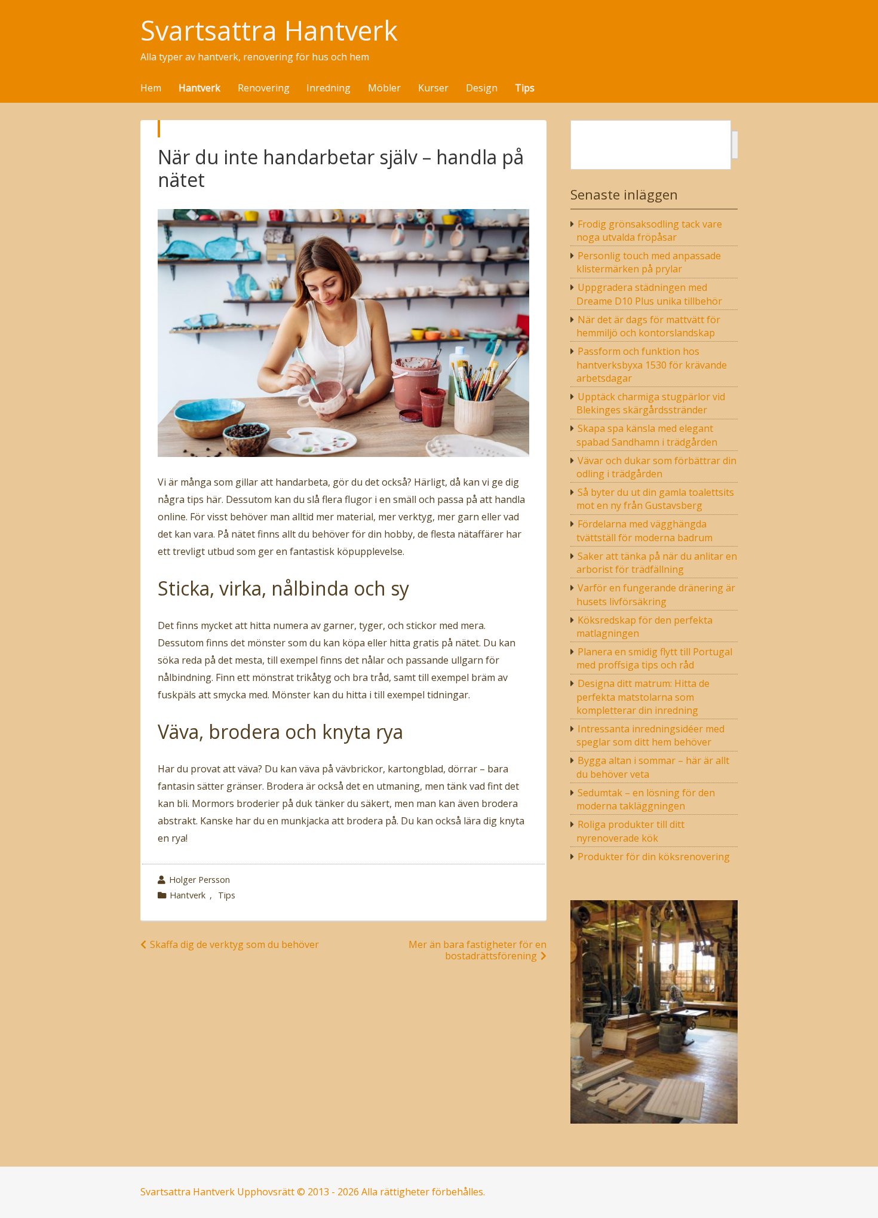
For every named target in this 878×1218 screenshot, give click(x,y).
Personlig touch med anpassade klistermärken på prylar (649, 262)
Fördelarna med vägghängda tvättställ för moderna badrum (644, 530)
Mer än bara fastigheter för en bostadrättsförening (478, 950)
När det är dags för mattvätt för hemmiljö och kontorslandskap (648, 326)
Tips (525, 88)
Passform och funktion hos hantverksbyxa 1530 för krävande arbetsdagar (651, 365)
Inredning (328, 88)
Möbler (384, 88)
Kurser (433, 88)
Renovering (264, 88)
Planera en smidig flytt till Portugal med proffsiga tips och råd (654, 658)
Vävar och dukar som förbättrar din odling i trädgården (656, 467)
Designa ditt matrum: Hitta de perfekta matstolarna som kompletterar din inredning (643, 697)
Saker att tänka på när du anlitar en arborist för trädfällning (657, 563)
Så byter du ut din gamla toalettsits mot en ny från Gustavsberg (655, 499)
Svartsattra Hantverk (269, 30)
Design (482, 88)
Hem (150, 88)
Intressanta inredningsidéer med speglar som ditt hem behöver (650, 735)
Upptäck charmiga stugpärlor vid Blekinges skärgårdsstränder (651, 403)
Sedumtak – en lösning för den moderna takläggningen (646, 799)
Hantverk (199, 88)
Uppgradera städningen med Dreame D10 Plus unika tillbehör (649, 294)
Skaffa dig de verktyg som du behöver (234, 944)
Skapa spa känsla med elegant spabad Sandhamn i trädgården (646, 435)
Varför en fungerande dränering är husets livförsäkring (656, 594)
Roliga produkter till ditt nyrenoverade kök (630, 831)
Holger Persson (199, 879)
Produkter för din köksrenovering (654, 856)
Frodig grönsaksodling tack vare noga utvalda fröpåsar (649, 230)
